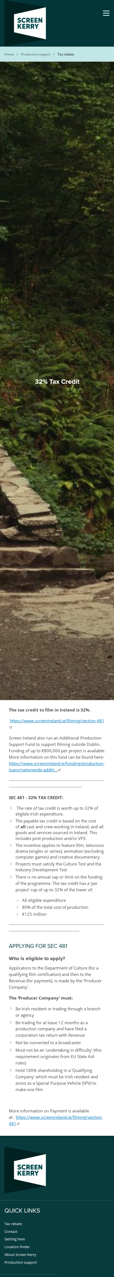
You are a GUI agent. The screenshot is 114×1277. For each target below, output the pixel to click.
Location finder (17, 1246)
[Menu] (106, 13)
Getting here (14, 1238)
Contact (10, 1231)
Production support (35, 54)
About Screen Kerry (20, 1254)
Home (9, 54)
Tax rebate (13, 1223)
